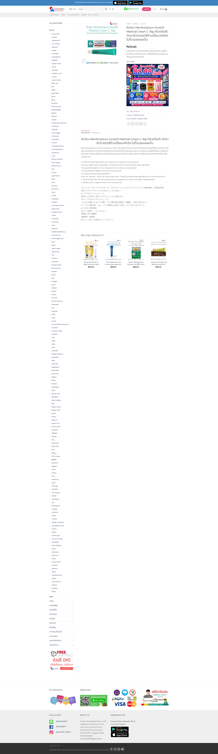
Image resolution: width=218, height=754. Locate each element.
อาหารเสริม (53, 636)
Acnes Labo (55, 34)
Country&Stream (57, 149)
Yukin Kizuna (56, 581)
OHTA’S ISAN (56, 426)
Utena (54, 558)
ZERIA (54, 591)
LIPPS (53, 341)
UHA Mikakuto (57, 545)
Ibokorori (55, 228)
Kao (53, 278)
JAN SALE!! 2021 (54, 745)
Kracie (54, 321)
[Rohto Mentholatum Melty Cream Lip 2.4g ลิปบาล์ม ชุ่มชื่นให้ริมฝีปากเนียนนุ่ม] (91, 250)
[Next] (168, 255)
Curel (53, 156)
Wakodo (54, 568)
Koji (53, 307)
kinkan (54, 291)
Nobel (54, 416)
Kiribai (54, 294)
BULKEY (54, 116)
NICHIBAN (55, 397)
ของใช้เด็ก (53, 609)
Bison (54, 100)
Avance (54, 76)
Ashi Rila (55, 70)
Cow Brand (55, 152)
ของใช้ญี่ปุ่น (53, 605)
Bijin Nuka (55, 93)
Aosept (54, 50)
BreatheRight (56, 110)
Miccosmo (55, 373)
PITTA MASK (56, 456)
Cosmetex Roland (58, 146)
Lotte (53, 347)
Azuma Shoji (56, 80)
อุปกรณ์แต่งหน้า (55, 640)
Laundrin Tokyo (57, 331)
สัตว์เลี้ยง (52, 627)
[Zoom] (84, 61)
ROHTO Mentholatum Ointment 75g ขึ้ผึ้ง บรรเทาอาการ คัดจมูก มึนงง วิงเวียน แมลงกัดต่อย (136, 263)
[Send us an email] (118, 749)
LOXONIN (55, 350)
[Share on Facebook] (128, 124)
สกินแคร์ (52, 623)
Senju (54, 482)
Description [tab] (85, 133)
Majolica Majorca (57, 354)
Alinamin (55, 47)
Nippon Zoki (56, 410)
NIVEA (54, 413)
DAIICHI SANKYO (57, 159)
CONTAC (54, 142)
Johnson (54, 258)
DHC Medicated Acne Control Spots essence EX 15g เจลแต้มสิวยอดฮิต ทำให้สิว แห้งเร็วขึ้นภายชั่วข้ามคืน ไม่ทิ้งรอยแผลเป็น (113, 263)
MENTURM (55, 370)
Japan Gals (55, 251)
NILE (53, 403)
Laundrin (55, 327)
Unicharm (55, 555)
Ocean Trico (56, 423)
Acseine (54, 37)
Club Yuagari (56, 133)
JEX (53, 255)
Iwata (53, 245)
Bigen (54, 90)
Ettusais (54, 185)
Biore (53, 96)
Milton (54, 380)
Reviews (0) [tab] (96, 133)
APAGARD (55, 53)
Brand (84, 15)
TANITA (54, 529)
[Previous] (81, 255)
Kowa (53, 317)
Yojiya (54, 578)
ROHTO (54, 459)
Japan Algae (56, 248)
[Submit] (106, 9)
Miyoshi (54, 383)
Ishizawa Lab (56, 235)
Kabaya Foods (56, 265)
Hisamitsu (55, 222)
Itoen (53, 242)
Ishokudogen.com (58, 238)
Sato (53, 476)
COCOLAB (55, 136)
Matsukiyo (55, 357)
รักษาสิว (141, 115)
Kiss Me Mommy (57, 301)
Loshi (53, 344)
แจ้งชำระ (96, 15)
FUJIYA (54, 195)
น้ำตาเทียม (53, 614)
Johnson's (55, 261)
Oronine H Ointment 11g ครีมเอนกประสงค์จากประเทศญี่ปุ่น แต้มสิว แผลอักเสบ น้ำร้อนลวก (158, 263)
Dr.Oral (54, 172)
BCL (53, 86)
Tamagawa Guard (58, 525)
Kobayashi (55, 304)
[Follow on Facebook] (110, 9)
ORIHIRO (54, 433)
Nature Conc (56, 393)
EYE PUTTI (55, 189)
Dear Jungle (56, 162)
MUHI (53, 390)
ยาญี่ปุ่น (52, 618)
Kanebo (54, 271)
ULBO (54, 548)
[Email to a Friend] (137, 124)
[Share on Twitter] (133, 124)
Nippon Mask (56, 407)
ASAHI (54, 67)
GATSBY (54, 202)
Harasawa (55, 218)
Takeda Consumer (58, 522)
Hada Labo (55, 208)
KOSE (53, 314)
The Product (56, 535)
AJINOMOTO (56, 40)
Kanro (54, 274)
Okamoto (55, 430)
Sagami (54, 466)
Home (128, 24)
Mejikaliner (55, 367)
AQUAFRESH (56, 57)
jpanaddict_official (63, 731)
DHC (53, 169)
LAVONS (54, 334)
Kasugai (54, 281)
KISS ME (54, 298)
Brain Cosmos (56, 106)
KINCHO (54, 288)
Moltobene (55, 387)
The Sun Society (57, 539)
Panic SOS (55, 446)
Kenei (53, 284)
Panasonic (55, 443)
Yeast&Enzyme (57, 575)
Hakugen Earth (57, 212)
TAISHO (54, 519)
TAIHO (54, 515)
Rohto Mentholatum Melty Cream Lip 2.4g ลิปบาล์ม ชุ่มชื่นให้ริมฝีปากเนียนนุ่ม (91, 263)
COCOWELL (55, 139)
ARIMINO (55, 60)
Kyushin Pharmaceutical (60, 324)
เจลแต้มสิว (133, 119)
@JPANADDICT (62, 721)
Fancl (53, 192)
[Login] (155, 9)
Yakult (54, 571)
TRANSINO (55, 542)
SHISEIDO (55, 489)
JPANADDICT (61, 726)
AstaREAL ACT (57, 73)
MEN (63, 15)
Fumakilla (55, 199)
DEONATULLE (56, 166)
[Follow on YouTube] (122, 749)
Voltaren (55, 565)
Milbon (54, 377)
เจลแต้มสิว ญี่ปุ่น (142, 119)
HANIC (54, 215)
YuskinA (54, 585)
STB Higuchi (56, 505)
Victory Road (56, 562)
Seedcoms (55, 479)
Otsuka (54, 436)
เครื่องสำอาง (54, 644)
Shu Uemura (56, 492)
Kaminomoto (56, 268)
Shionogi (55, 486)
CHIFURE (54, 129)
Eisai (53, 182)
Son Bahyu (55, 499)
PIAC (53, 449)
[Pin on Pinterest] (141, 124)
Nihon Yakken (56, 400)
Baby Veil (55, 83)
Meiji (53, 360)
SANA (54, 469)
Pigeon (54, 453)
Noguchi (54, 420)
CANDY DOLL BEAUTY (59, 123)
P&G (53, 439)
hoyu (53, 225)
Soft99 (54, 496)
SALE (90, 15)
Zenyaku (55, 588)
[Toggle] (73, 30)
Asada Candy (56, 63)
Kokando (55, 311)
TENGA (54, 532)
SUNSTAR (55, 512)
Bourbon (55, 103)
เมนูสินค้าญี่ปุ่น (54, 15)
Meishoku (55, 364)
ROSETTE (55, 463)
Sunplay (54, 509)
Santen (54, 473)
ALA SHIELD (56, 43)
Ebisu (53, 179)
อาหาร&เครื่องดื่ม (73, 15)
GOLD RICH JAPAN (58, 205)
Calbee (54, 119)
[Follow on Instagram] (113, 9)
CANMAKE (55, 126)
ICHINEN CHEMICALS (59, 232)
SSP (53, 502)
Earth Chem (56, 176)
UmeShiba (55, 552)
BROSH (54, 113)
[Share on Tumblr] (145, 124)
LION (53, 337)
